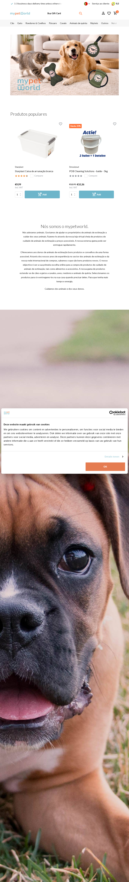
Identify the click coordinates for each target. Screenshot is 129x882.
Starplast (19, 167)
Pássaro (53, 23)
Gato (19, 23)
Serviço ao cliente (100, 3)
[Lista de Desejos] (109, 13)
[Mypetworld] (20, 13)
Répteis (94, 23)
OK (105, 466)
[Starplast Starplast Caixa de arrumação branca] (37, 144)
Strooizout (74, 167)
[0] (114, 13)
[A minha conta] (103, 13)
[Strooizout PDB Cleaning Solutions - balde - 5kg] (91, 144)
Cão (12, 23)
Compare (38, 175)
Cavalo (63, 23)
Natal (114, 23)
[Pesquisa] (80, 13)
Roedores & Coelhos (35, 23)
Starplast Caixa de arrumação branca (34, 171)
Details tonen (112, 456)
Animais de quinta (78, 23)
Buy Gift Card (54, 13)
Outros (104, 23)
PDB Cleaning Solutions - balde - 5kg (88, 171)
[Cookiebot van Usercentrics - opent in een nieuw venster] (111, 413)
